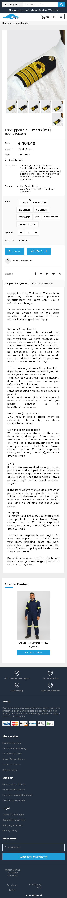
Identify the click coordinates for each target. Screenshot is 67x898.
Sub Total (9, 240)
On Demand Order (12, 753)
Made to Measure (11, 743)
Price (8, 143)
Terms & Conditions (13, 814)
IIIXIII (39, 887)
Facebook (12, 885)
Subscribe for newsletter (33, 856)
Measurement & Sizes (13, 784)
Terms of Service (11, 764)
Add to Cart (38, 251)
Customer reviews (42, 283)
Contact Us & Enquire (13, 800)
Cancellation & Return (14, 820)
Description (10, 165)
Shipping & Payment (16, 283)
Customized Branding (14, 748)
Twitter (12, 890)
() (51, 17)
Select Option (33, 652)
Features (9, 186)
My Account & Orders (13, 789)
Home (5, 23)
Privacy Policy (9, 830)
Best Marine (13, 869)
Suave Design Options (14, 759)
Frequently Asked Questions (17, 795)
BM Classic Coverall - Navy (33, 642)
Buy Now (14, 251)
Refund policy (9, 770)
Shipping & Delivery (12, 825)
